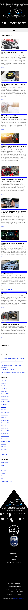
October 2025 (4, 399)
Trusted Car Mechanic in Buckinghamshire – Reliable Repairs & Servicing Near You (13, 212)
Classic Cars (4, 468)
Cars (2, 465)
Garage (3, 473)
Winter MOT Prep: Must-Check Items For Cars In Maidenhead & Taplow (13, 116)
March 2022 (4, 425)
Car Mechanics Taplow (14, 583)
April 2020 (4, 449)
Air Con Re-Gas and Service (8, 369)
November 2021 (5, 433)
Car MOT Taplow (21, 592)
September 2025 (5, 401)
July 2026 (3, 380)
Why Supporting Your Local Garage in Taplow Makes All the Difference (12, 180)
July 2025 (3, 407)
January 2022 (4, 428)
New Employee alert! (7, 273)
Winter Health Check (6, 481)
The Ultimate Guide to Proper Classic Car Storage (13, 372)
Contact (19, 594)
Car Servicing (4, 462)
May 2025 (3, 409)
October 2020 (4, 438)
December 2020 (5, 436)
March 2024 (4, 417)
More (2, 67)
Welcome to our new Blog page (10, 324)
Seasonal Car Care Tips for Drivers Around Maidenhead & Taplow (13, 147)
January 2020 (4, 454)
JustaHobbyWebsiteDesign (19, 598)
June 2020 (3, 444)
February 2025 (5, 412)
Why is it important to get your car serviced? (14, 294)
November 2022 (5, 422)
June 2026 (3, 383)
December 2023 (5, 420)
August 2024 (4, 415)
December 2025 (5, 396)
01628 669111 (18, 23)
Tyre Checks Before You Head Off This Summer (12, 358)
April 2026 (4, 388)
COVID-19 (3, 470)
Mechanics (4, 475)
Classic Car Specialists (8, 592)
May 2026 (3, 385)
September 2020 (5, 441)
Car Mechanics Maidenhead (14, 586)
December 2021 (5, 430)
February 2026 (4, 393)
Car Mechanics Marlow (7, 589)
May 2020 (3, 446)
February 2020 (4, 452)
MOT (2, 478)
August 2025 (4, 404)
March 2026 (4, 391)
